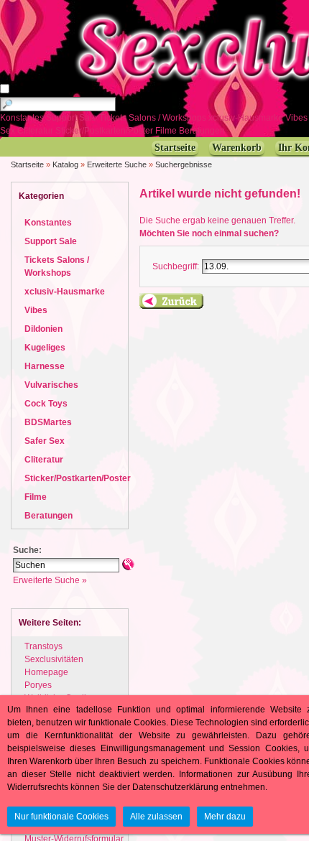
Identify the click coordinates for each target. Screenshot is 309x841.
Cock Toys (46, 404)
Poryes (38, 685)
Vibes (35, 310)
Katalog (65, 164)
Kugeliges (44, 348)
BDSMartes (48, 422)
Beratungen (203, 131)
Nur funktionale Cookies (61, 817)
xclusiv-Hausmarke (246, 118)
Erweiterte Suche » (50, 580)
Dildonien (43, 329)
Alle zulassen (156, 817)
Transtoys (43, 646)
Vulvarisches (51, 385)
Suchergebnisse (183, 164)
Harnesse (44, 366)
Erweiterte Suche (117, 164)
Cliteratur (36, 131)
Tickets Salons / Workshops (153, 118)
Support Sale (72, 118)
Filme (167, 131)
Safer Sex (44, 441)
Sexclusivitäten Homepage (53, 665)
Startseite (27, 164)
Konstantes (23, 118)
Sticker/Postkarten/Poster (105, 131)
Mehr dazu (225, 817)
